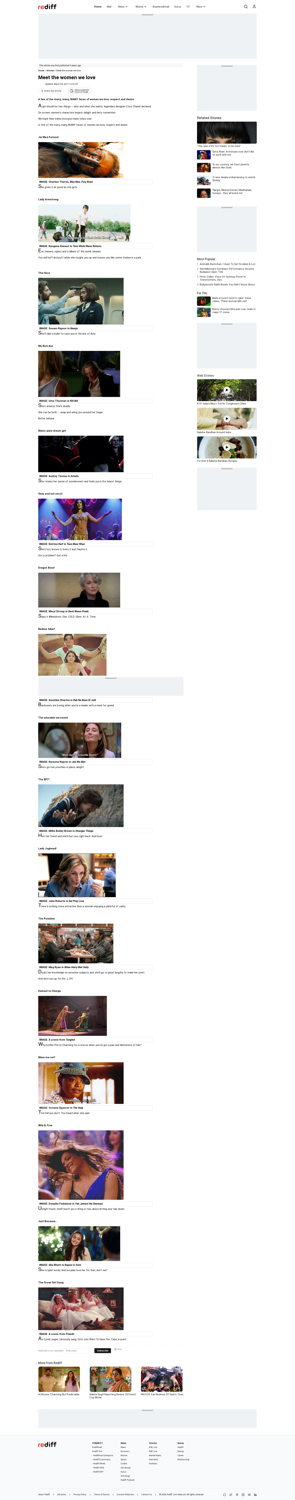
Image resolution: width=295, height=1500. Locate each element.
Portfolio (153, 1463)
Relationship (183, 1459)
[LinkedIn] (255, 1495)
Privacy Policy (79, 1494)
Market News (155, 1455)
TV (188, 6)
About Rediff (44, 1494)
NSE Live (153, 1451)
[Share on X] (230, 1495)
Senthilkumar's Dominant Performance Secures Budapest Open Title (227, 270)
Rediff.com (172, 1494)
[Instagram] (243, 1495)
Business (125, 1451)
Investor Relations (125, 1494)
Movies (50, 70)
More (199, 6)
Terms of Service (102, 1494)
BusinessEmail (161, 6)
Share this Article (52, 91)
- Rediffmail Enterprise (102, 1455)
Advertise (61, 1494)
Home (98, 6)
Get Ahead (125, 1468)
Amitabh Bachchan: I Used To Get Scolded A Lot (227, 264)
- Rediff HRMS (98, 1463)
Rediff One (97, 1451)
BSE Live (153, 1447)
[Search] (245, 6)
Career (181, 1455)
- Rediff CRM (98, 1468)
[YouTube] (249, 1495)
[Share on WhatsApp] (224, 1495)
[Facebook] (237, 1495)
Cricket (124, 1463)
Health (181, 1447)
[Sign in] (254, 6)
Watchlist (153, 1459)
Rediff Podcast (128, 1480)
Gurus (177, 6)
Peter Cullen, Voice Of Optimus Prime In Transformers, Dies (222, 278)
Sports (124, 1459)
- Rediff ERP (97, 1472)
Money (139, 6)
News (121, 6)
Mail (109, 6)
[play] (226, 390)
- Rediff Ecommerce (101, 1459)
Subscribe (102, 1350)
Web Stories (205, 375)
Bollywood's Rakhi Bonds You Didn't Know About (227, 284)
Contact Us (146, 1494)
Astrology (125, 1476)
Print (119, 1349)
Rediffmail (97, 1447)
